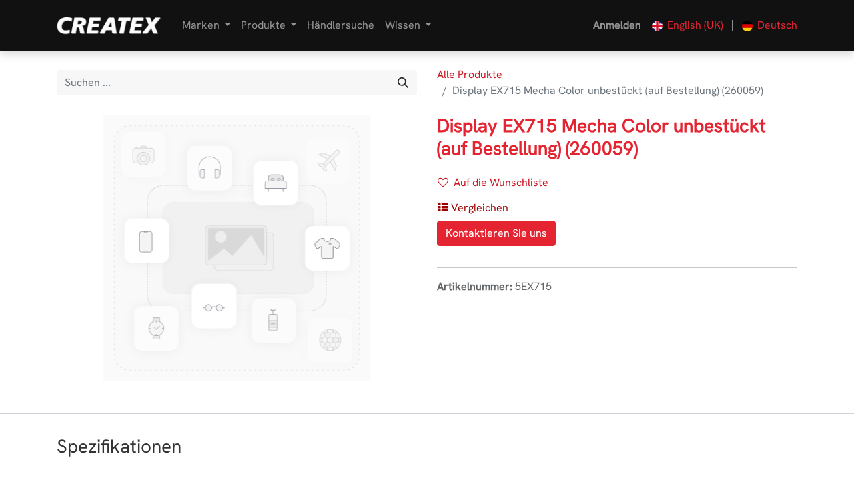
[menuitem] (341, 25)
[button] (473, 208)
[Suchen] (403, 82)
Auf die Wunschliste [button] (501, 182)
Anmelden (617, 25)
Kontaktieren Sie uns (496, 233)
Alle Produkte (469, 74)
